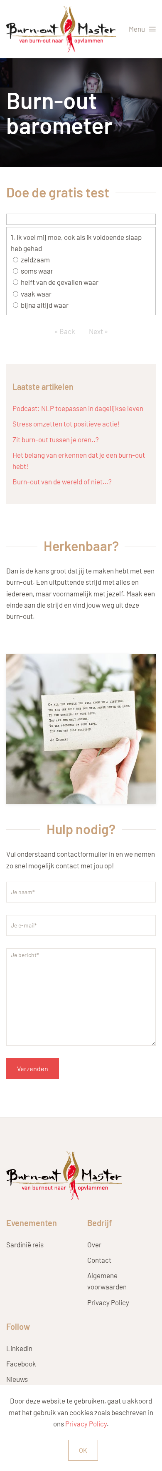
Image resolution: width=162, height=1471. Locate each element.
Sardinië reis (25, 1244)
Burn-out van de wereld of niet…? (62, 481)
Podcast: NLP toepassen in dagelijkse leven (77, 408)
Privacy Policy (108, 1302)
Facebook (21, 1363)
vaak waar (36, 293)
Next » (98, 331)
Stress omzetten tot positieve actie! (66, 423)
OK (83, 1450)
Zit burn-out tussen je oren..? (55, 439)
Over (94, 1244)
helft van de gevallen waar (59, 282)
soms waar (37, 271)
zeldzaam (35, 259)
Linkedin (19, 1348)
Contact (99, 1260)
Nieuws (17, 1379)
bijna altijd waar (45, 305)
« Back (64, 331)
